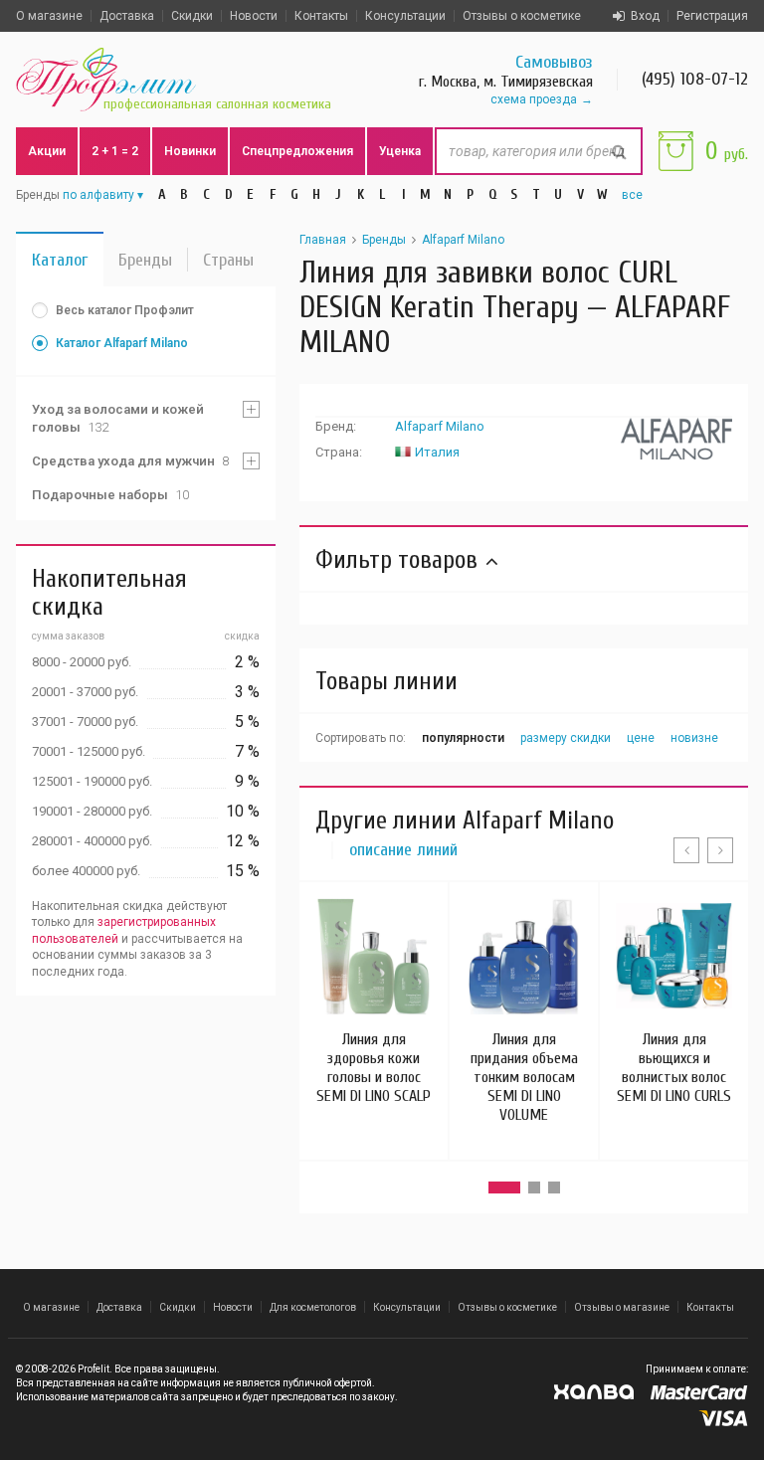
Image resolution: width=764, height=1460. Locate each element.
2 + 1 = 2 (115, 151)
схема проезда (533, 99)
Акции (47, 151)
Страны (228, 260)
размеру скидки (565, 738)
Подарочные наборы (110, 494)
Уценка (400, 151)
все (632, 195)
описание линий (403, 850)
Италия (437, 452)
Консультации (405, 16)
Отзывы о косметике (522, 16)
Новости (254, 16)
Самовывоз (554, 62)
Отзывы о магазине (621, 1307)
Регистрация (712, 16)
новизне (694, 738)
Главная (322, 240)
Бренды (145, 260)
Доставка (126, 16)
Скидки (192, 16)
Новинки (190, 151)
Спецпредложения (297, 151)
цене (641, 738)
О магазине (49, 16)
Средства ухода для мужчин (130, 461)
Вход (645, 16)
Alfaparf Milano (463, 240)
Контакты (321, 16)
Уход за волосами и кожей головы (118, 418)
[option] (373, 1002)
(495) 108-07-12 (695, 79)
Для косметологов (313, 1307)
